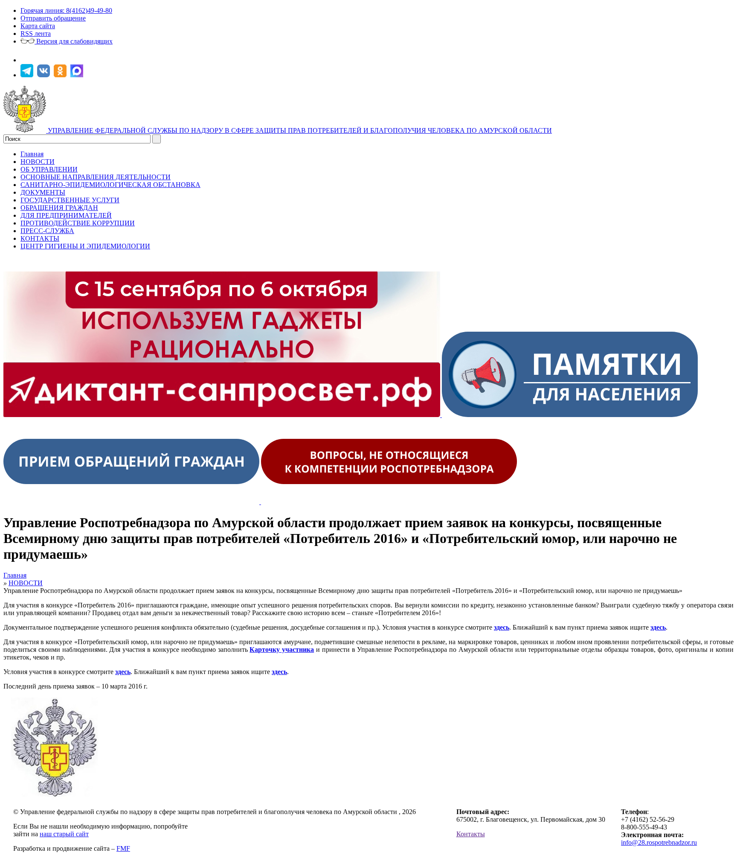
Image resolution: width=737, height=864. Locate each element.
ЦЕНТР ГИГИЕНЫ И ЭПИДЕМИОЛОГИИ (85, 246)
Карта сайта (37, 25)
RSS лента (35, 33)
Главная (32, 154)
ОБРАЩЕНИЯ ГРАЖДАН (59, 207)
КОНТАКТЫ (39, 238)
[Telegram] (27, 75)
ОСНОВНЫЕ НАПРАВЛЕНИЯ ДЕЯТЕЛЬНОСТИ (95, 177)
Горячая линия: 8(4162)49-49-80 (66, 10)
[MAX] (77, 75)
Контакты (470, 834)
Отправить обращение (53, 18)
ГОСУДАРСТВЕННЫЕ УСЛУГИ (69, 200)
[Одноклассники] (61, 75)
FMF (123, 848)
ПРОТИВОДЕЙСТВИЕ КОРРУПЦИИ (77, 223)
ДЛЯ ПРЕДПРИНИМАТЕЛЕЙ (66, 215)
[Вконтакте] (44, 75)
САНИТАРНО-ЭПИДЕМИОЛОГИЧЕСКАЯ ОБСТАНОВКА (110, 184)
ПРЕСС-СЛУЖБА (47, 230)
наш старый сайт (64, 834)
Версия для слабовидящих (74, 41)
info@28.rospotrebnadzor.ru (659, 842)
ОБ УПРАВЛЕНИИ (49, 169)
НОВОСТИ (37, 161)
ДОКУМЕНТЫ (42, 192)
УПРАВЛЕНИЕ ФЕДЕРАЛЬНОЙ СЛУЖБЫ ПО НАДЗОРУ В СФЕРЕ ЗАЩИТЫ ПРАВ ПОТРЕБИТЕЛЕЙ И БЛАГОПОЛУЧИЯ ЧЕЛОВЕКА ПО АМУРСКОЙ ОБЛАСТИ (300, 130)
